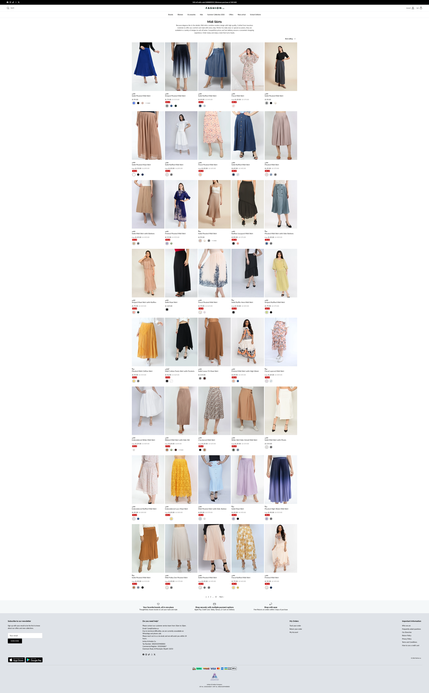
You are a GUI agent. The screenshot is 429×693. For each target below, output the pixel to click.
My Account (294, 632)
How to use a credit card (410, 645)
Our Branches (407, 632)
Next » (221, 597)
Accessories (191, 15)
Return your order (296, 629)
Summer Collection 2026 (216, 15)
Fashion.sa (418, 658)
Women (180, 15)
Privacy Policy (406, 639)
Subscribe (15, 641)
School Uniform (255, 15)
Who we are (406, 626)
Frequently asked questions (411, 629)
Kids (201, 15)
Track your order (295, 626)
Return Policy (406, 635)
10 (216, 597)
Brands (170, 15)
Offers (231, 15)
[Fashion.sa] (214, 8)
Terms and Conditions (409, 642)
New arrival (242, 15)
